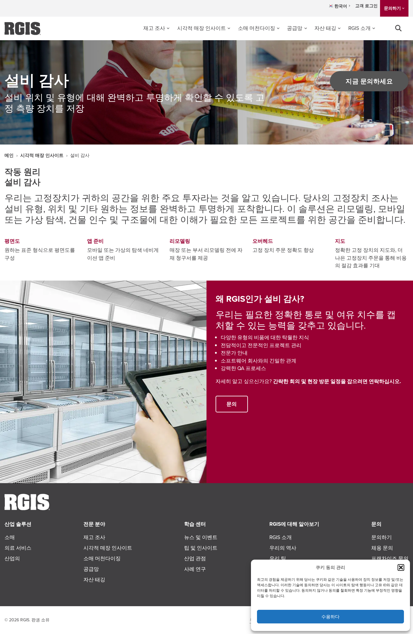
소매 (10, 537)
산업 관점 (195, 558)
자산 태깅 (325, 28)
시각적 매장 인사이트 (201, 28)
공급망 (294, 28)
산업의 (12, 558)
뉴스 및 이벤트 (200, 537)
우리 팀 (277, 558)
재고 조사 (154, 28)
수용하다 (330, 616)
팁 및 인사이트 (200, 547)
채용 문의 (382, 547)
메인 (9, 155)
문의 (231, 404)
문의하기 (392, 8)
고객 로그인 (366, 6)
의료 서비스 (18, 547)
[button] (401, 567)
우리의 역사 (282, 547)
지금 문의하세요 (369, 81)
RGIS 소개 (359, 28)
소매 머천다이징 (256, 28)
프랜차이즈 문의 (389, 558)
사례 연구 (195, 569)
